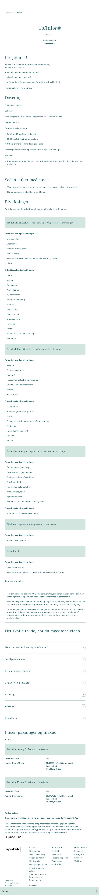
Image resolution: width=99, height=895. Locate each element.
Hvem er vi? (57, 854)
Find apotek (34, 851)
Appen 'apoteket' (36, 858)
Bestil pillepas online (38, 864)
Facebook (78, 851)
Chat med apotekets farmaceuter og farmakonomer (38, 877)
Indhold (6, 891)
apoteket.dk (9, 13)
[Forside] (13, 849)
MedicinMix (34, 861)
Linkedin (78, 858)
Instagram (79, 854)
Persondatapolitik (60, 858)
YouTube (78, 861)
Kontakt (55, 851)
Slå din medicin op (37, 854)
